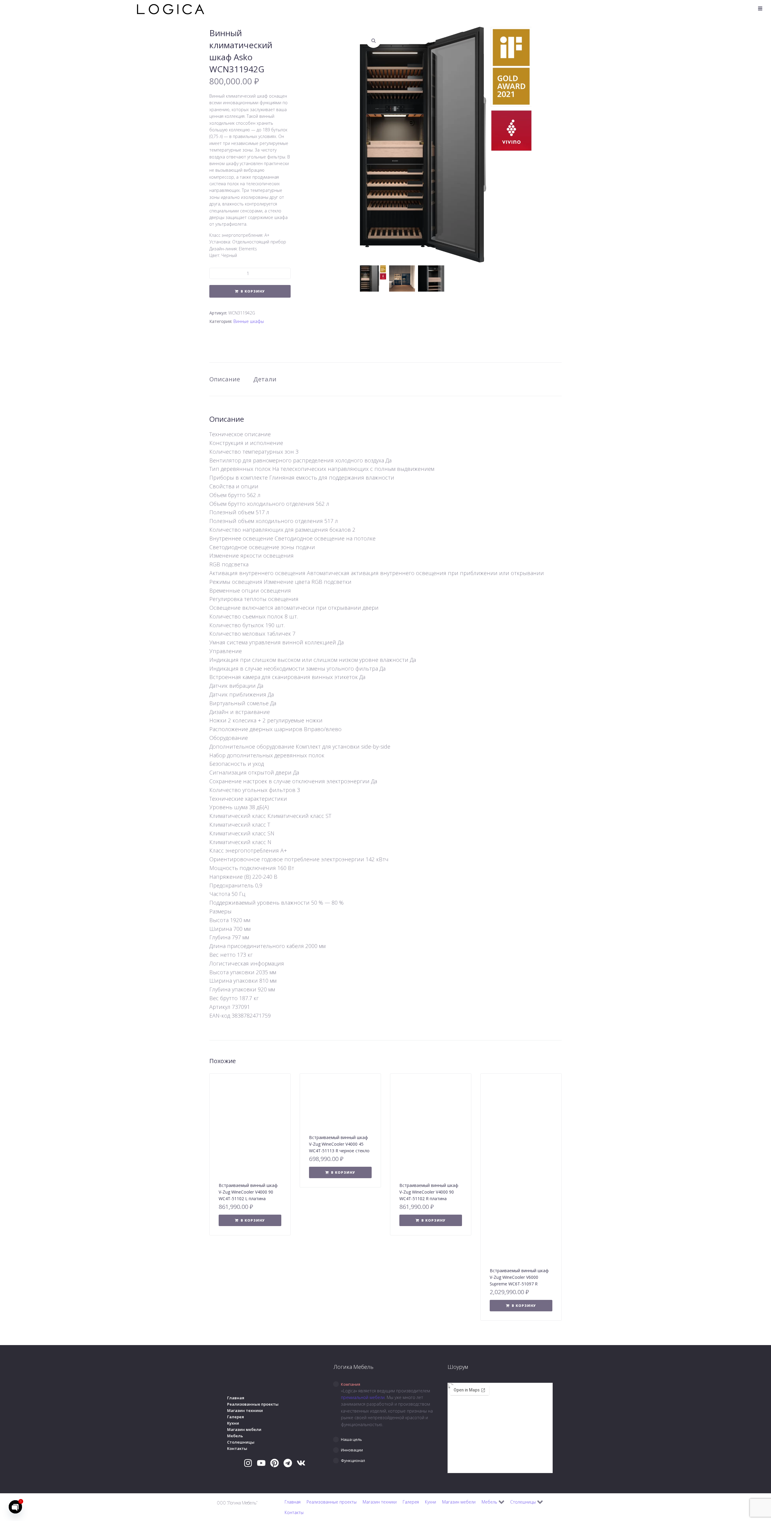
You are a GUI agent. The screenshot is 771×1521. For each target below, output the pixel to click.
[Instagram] (248, 1463)
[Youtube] (261, 1463)
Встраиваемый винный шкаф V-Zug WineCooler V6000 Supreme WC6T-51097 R (519, 1277)
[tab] (385, 1384)
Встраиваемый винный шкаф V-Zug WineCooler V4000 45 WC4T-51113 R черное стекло (339, 1143)
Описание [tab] (224, 379)
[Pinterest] (274, 1463)
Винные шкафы (248, 321)
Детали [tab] (264, 379)
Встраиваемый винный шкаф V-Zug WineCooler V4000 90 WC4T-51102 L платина (248, 1191)
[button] (760, 8)
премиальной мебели (363, 1397)
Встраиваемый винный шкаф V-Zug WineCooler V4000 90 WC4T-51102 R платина (428, 1191)
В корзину (253, 291)
